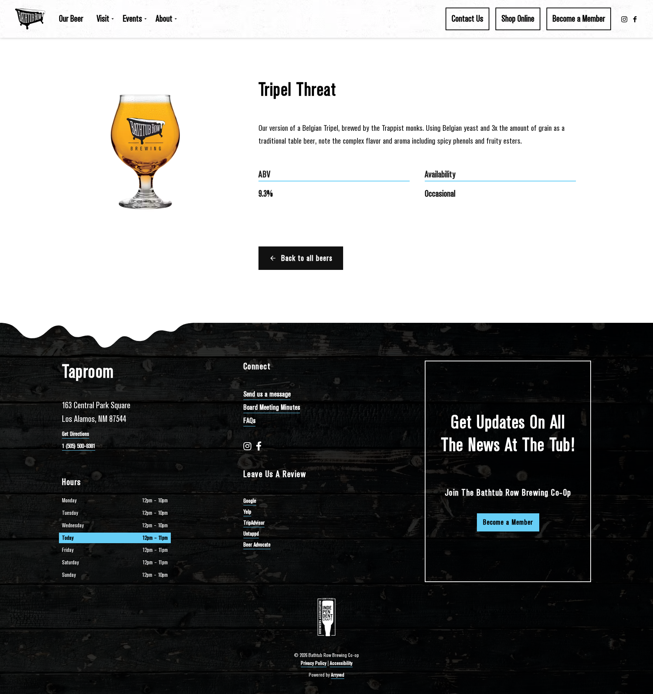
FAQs (249, 420)
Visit (103, 18)
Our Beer (71, 18)
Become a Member (578, 18)
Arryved (337, 675)
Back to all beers (307, 258)
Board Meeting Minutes (271, 407)
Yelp (247, 511)
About (164, 18)
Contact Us (467, 18)
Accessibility (341, 663)
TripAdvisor (254, 522)
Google (249, 500)
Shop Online (517, 18)
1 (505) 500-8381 (78, 446)
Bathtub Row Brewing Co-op (30, 19)
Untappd (251, 533)
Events (132, 18)
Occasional (440, 193)
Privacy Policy (313, 663)
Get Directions (75, 434)
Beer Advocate (257, 544)
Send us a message (267, 394)
